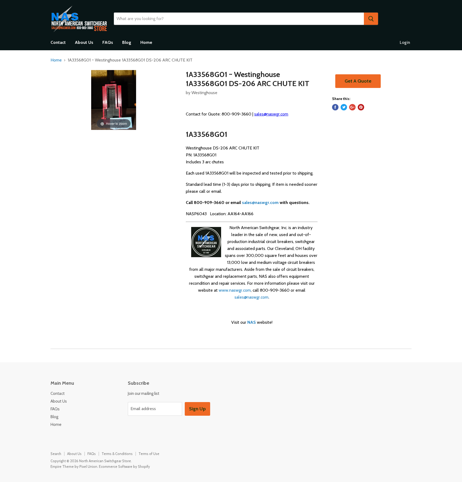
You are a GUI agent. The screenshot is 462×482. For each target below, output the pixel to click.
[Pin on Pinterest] (361, 107)
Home (146, 42)
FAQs (107, 42)
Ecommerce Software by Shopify (124, 466)
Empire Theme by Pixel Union (74, 466)
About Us (84, 42)
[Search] (371, 19)
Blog (126, 42)
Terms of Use (148, 454)
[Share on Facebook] (335, 107)
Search (56, 454)
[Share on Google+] (352, 107)
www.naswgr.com (235, 290)
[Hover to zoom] (113, 99)
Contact (58, 42)
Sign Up (197, 409)
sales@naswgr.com (271, 114)
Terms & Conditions (117, 454)
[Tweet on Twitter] (344, 107)
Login (405, 42)
